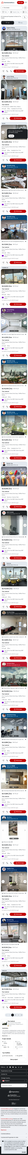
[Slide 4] (12, 186)
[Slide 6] (15, 186)
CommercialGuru (5, 1134)
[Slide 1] (10, 282)
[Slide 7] (17, 533)
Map (21, 23)
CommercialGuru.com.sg (7, 1108)
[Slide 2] (11, 282)
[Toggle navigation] (25, 2)
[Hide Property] (21, 33)
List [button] (8, 23)
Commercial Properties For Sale (9, 1137)
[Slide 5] (14, 186)
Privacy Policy (7, 1146)
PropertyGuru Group (6, 1071)
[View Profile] (14, 28)
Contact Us (4, 1074)
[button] (6, 1036)
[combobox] (13, 7)
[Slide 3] (12, 282)
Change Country (5, 1078)
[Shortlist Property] (24, 33)
